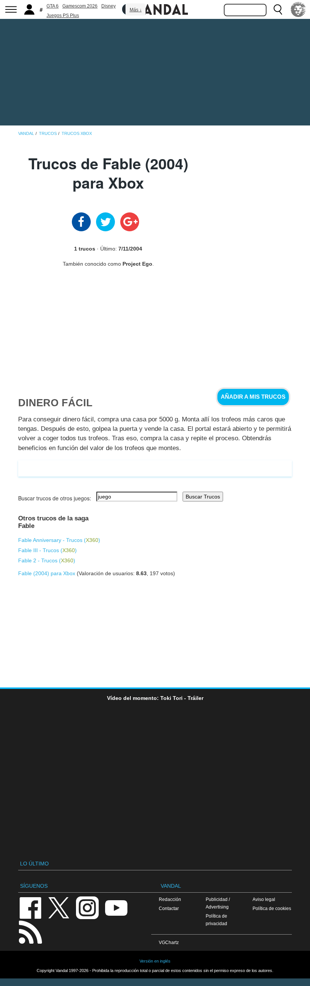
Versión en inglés (155, 961)
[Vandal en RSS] (30, 931)
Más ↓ (136, 9)
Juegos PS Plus (62, 15)
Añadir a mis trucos (253, 397)
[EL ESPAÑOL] (298, 9)
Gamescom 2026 (80, 6)
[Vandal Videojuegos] (155, 8)
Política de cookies (272, 908)
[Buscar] (278, 9)
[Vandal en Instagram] (87, 907)
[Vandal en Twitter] (59, 907)
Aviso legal (264, 899)
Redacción (170, 899)
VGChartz (169, 942)
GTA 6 (52, 6)
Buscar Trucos (203, 497)
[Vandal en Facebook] (30, 907)
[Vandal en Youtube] (116, 907)
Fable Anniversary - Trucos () (59, 540)
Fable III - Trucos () (47, 550)
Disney (108, 6)
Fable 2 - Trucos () (46, 560)
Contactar (169, 908)
